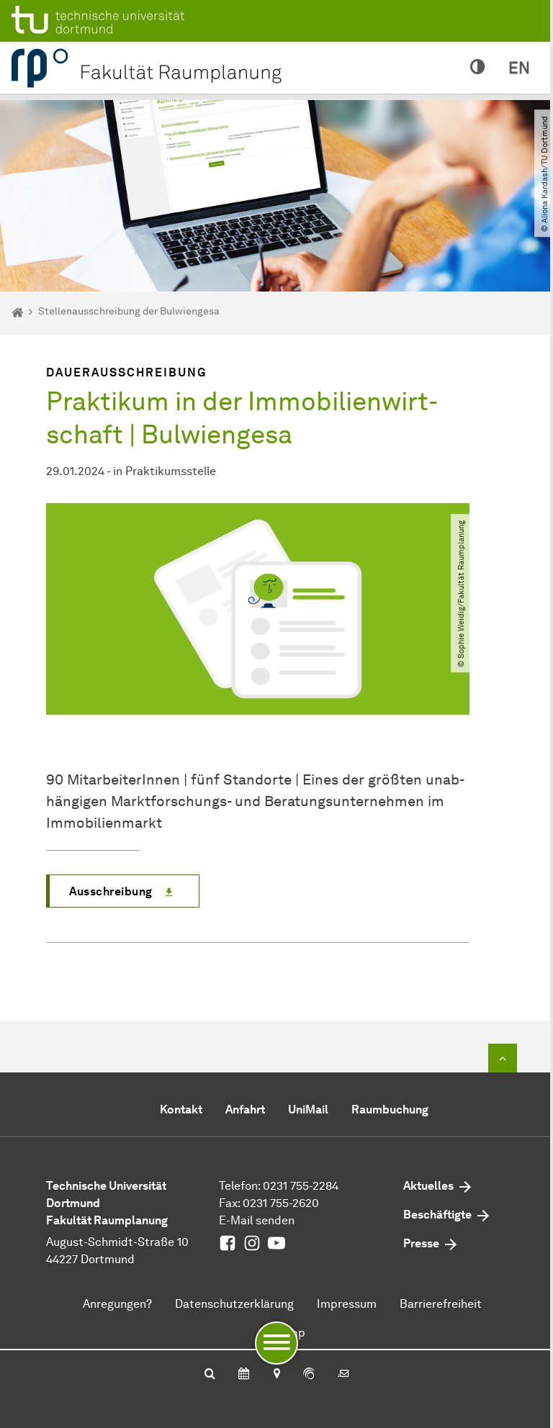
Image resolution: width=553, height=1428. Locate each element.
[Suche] (210, 1374)
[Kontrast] (478, 68)
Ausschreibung (111, 891)
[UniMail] (343, 1374)
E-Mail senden (257, 1220)
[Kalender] (244, 1374)
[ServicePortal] (309, 1374)
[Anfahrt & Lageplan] (276, 1374)
